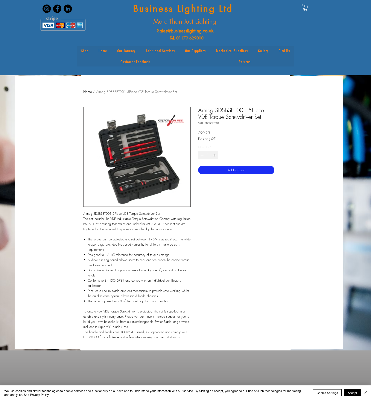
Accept (352, 393)
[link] (305, 8)
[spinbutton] (208, 155)
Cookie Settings (327, 393)
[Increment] (214, 155)
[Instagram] (47, 9)
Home (87, 91)
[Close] (365, 393)
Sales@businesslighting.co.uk (185, 31)
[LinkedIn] (68, 9)
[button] (85, 51)
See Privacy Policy (36, 394)
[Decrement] (201, 155)
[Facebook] (57, 9)
